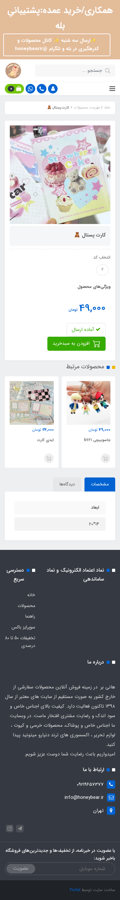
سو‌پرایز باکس (23, 627)
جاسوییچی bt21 (97, 440)
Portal (75, 890)
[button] (53, 89)
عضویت (20, 868)
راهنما (30, 616)
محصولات (26, 605)
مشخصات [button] (100, 484)
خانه (31, 594)
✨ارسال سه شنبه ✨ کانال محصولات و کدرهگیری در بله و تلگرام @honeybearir (57, 45)
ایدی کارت (45, 440)
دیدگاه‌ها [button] (67, 484)
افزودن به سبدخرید (71, 343)
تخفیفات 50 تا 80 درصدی (20, 641)
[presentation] (108, 176)
